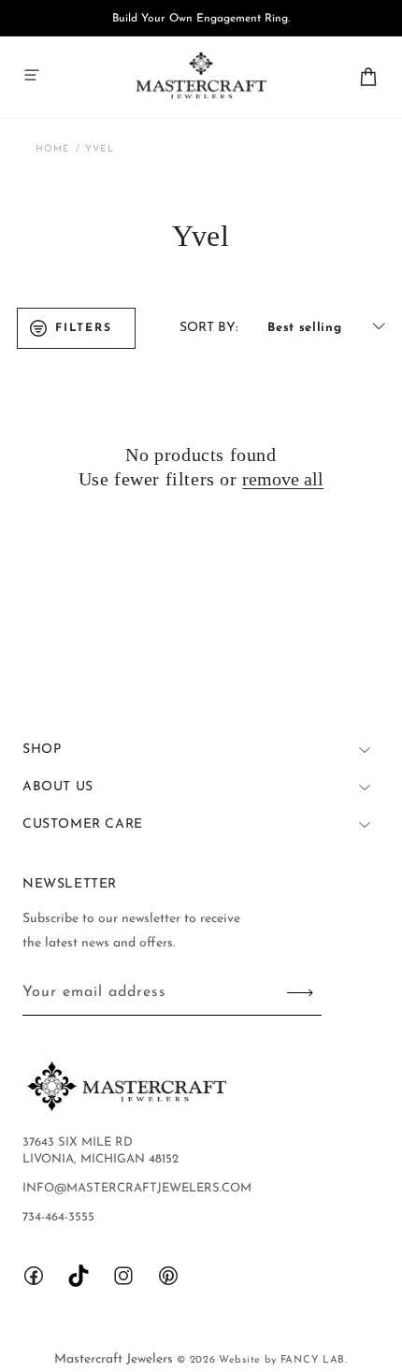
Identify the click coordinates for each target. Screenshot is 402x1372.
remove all (282, 479)
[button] (31, 74)
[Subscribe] (300, 993)
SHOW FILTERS (76, 328)
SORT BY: (208, 328)
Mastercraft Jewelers (115, 1359)
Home (53, 149)
